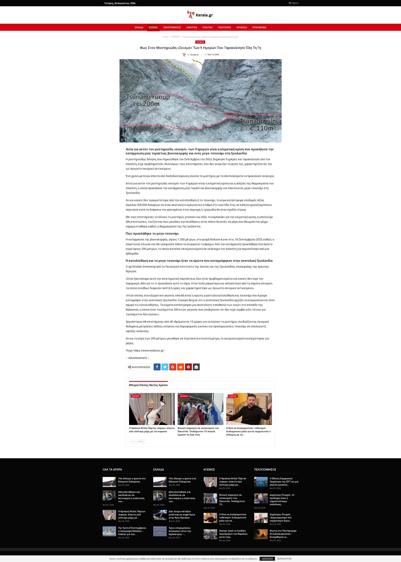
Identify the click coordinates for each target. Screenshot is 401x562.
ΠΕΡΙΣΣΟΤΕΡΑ (284, 559)
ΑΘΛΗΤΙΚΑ (191, 27)
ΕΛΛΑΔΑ (139, 27)
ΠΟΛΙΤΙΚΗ (208, 27)
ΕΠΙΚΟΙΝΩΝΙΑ (259, 27)
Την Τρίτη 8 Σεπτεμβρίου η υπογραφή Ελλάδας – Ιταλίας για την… (132, 531)
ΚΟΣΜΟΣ (153, 27)
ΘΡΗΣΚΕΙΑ (242, 27)
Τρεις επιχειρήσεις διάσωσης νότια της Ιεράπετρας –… (180, 531)
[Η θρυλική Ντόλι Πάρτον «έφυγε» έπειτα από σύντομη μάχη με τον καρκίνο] (152, 409)
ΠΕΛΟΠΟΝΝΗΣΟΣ (172, 27)
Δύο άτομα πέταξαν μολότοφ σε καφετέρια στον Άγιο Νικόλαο (182, 514)
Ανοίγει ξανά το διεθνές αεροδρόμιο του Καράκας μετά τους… (233, 533)
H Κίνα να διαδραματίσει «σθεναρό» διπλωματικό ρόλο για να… (232, 517)
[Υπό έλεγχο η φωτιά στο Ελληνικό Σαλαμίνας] (109, 482)
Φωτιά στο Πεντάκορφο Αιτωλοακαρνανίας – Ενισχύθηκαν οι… (283, 533)
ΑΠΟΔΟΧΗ (267, 558)
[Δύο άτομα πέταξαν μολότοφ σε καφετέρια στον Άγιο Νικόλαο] (160, 515)
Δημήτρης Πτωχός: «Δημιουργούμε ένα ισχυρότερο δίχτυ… (281, 517)
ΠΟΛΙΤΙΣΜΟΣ (224, 27)
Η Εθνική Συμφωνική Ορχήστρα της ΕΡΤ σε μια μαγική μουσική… (284, 481)
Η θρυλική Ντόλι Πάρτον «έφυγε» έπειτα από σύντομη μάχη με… (131, 514)
